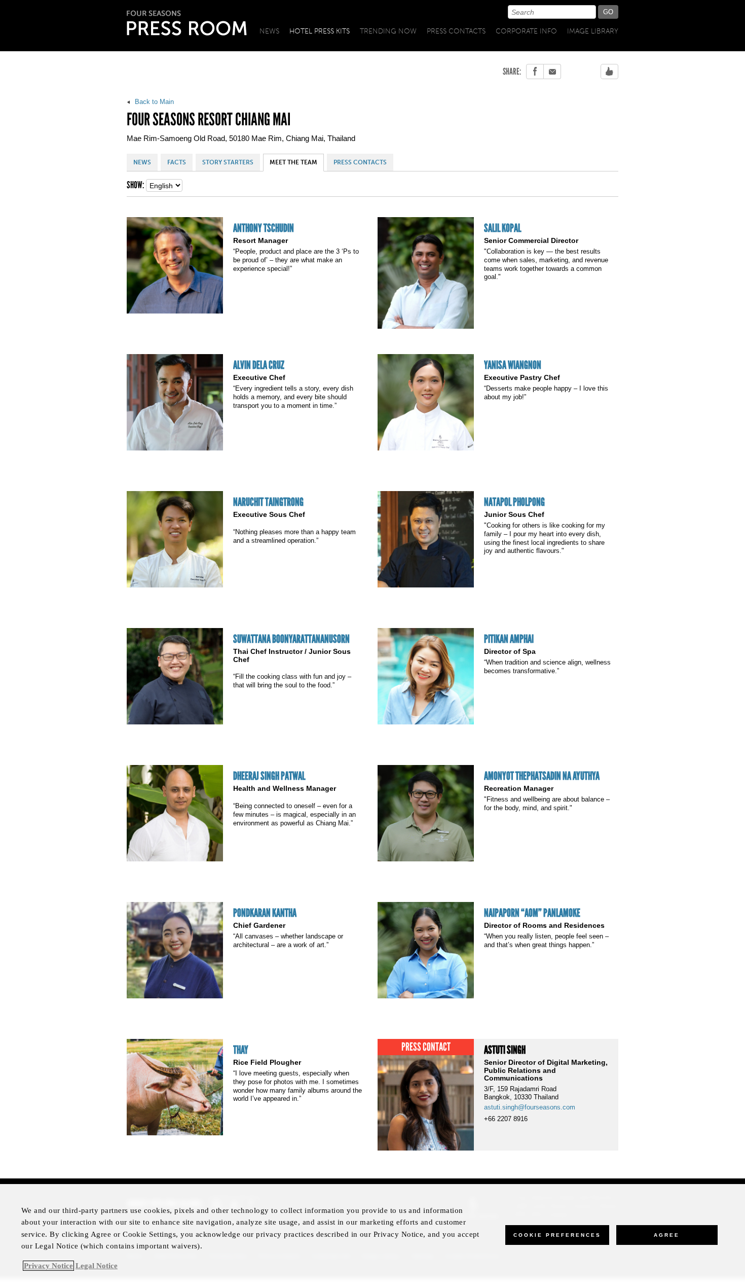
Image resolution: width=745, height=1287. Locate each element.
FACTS (176, 162)
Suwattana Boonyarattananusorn (291, 639)
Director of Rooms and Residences (544, 925)
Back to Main (153, 102)
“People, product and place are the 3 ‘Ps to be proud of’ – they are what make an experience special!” (296, 260)
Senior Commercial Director (531, 241)
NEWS (142, 162)
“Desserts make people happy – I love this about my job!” (546, 393)
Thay (240, 1050)
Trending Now (388, 31)
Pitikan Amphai (509, 639)
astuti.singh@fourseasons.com (529, 1107)
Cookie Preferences (557, 1235)
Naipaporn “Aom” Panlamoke (532, 913)
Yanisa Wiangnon (512, 365)
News (269, 31)
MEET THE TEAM (293, 162)
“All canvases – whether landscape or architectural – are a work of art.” (288, 940)
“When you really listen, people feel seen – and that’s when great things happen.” (546, 940)
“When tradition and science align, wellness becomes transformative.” (547, 666)
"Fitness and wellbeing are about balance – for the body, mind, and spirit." (547, 803)
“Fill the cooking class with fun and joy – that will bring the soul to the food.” (292, 681)
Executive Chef (259, 377)
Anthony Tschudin (263, 228)
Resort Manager (260, 241)
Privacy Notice (48, 1266)
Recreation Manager (518, 788)
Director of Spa (510, 651)
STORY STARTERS (227, 162)
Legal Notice (97, 1266)
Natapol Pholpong (514, 502)
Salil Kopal (502, 228)
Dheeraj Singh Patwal (269, 776)
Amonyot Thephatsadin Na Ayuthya (542, 776)
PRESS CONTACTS (360, 162)
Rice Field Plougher (267, 1062)
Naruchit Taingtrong (268, 502)
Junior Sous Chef (514, 514)
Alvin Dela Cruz (258, 365)
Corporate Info (526, 31)
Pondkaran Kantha (264, 913)
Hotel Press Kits (319, 31)
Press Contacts (456, 31)
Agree (667, 1235)
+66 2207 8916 (506, 1119)
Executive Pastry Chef (522, 377)
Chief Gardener (259, 925)
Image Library (592, 31)
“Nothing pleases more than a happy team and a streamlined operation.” (294, 536)
